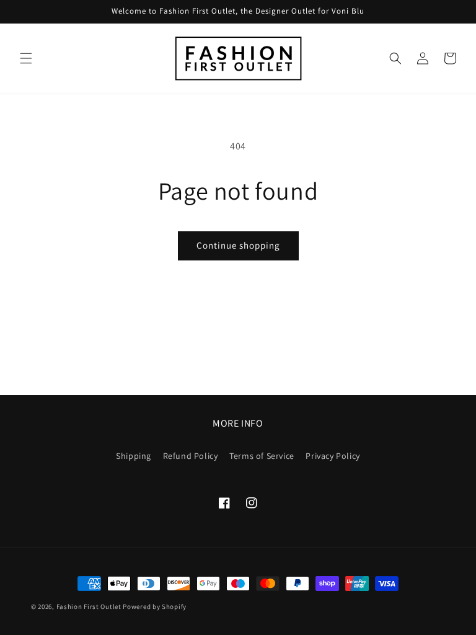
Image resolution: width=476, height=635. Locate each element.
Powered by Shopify (155, 606)
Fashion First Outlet (88, 606)
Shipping (133, 455)
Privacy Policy (332, 455)
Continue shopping (238, 245)
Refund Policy (190, 455)
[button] (26, 58)
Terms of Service (261, 455)
